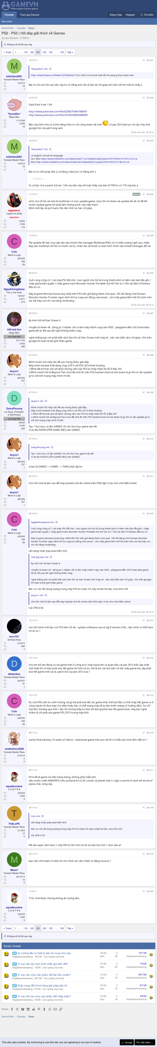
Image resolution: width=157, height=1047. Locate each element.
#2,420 (150, 891)
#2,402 (150, 97)
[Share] (143, 60)
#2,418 (150, 807)
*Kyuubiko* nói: (39, 68)
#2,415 (150, 695)
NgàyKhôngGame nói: (42, 522)
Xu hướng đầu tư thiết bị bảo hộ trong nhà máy (44, 953)
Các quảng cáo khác (54, 956)
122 (44, 52)
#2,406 (150, 272)
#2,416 (150, 732)
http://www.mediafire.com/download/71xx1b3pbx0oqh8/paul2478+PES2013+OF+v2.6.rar (89, 158)
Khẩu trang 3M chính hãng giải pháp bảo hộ (42, 985)
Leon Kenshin (11, 37)
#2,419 (150, 853)
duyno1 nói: (37, 400)
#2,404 (150, 194)
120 (32, 52)
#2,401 (150, 60)
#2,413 (150, 620)
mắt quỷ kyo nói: (40, 557)
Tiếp (69, 52)
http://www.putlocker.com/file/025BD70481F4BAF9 (58, 111)
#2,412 (150, 513)
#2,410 (150, 438)
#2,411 (150, 476)
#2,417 (150, 770)
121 (38, 52)
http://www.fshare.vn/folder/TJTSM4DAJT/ (53, 75)
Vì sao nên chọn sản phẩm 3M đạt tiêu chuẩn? (44, 975)
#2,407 (150, 313)
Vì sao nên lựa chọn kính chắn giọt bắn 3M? (43, 964)
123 (50, 52)
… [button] (20, 52)
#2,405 (150, 235)
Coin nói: (35, 816)
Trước (8, 52)
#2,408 (150, 354)
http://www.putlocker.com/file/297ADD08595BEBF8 (58, 115)
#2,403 (150, 140)
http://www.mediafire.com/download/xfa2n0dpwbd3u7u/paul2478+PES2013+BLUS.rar (82, 161)
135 (62, 52)
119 (25, 52)
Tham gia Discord (29, 14)
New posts (7, 21)
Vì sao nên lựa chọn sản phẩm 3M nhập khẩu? (44, 996)
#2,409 (150, 392)
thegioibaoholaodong (22, 956)
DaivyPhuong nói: (40, 447)
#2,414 (150, 657)
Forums (9, 14)
